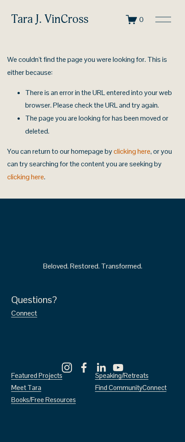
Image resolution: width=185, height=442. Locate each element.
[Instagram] (67, 367)
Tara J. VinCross (49, 19)
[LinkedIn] (101, 367)
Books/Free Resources (43, 399)
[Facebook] (84, 367)
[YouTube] (118, 367)
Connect (24, 313)
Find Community (118, 387)
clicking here (132, 151)
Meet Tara (26, 387)
